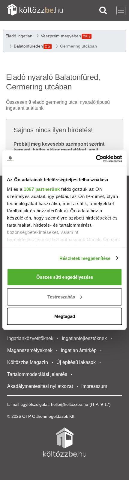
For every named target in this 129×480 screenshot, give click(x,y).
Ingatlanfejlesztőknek (84, 338)
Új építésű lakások (76, 362)
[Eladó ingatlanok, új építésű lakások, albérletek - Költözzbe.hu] (64, 442)
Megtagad (64, 316)
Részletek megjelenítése (84, 257)
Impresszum (94, 386)
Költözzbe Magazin (27, 362)
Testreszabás (61, 296)
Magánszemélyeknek (29, 350)
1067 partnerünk (42, 188)
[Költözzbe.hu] (35, 10)
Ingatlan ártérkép (79, 350)
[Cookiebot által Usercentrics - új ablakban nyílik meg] (96, 158)
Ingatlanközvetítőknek (30, 338)
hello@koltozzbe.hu (69, 404)
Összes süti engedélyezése (64, 277)
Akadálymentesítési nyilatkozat (40, 386)
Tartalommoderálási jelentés (37, 374)
